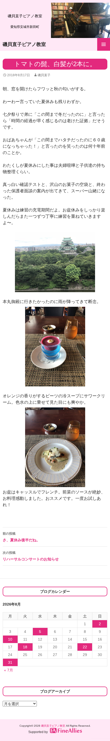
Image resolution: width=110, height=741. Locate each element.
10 (10, 639)
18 (25, 647)
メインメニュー (103, 44)
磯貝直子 (44, 75)
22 (85, 647)
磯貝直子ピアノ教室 (24, 44)
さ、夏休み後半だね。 (21, 537)
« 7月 (8, 670)
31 (10, 662)
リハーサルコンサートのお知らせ (31, 556)
